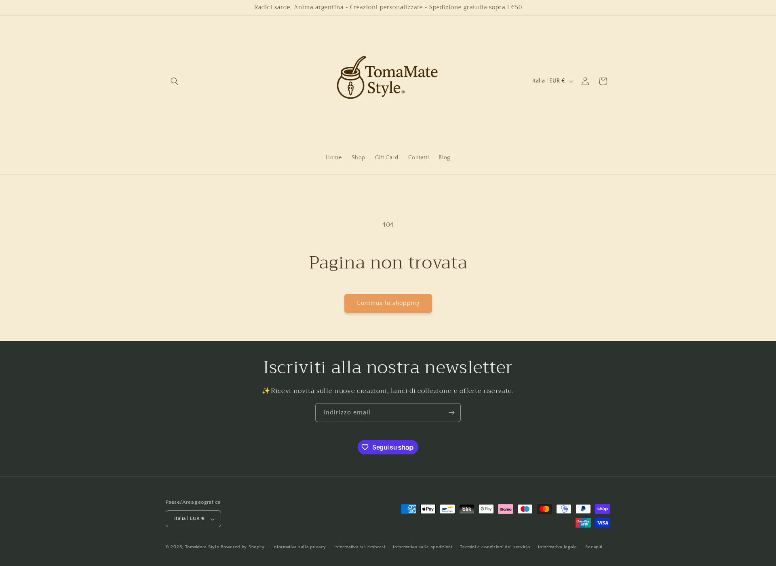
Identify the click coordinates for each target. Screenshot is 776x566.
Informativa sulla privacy (299, 547)
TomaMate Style (203, 547)
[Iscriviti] (451, 412)
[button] (174, 81)
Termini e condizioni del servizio (495, 547)
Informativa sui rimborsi (359, 547)
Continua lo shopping (388, 303)
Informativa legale (557, 547)
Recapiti (594, 547)
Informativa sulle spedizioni (422, 547)
